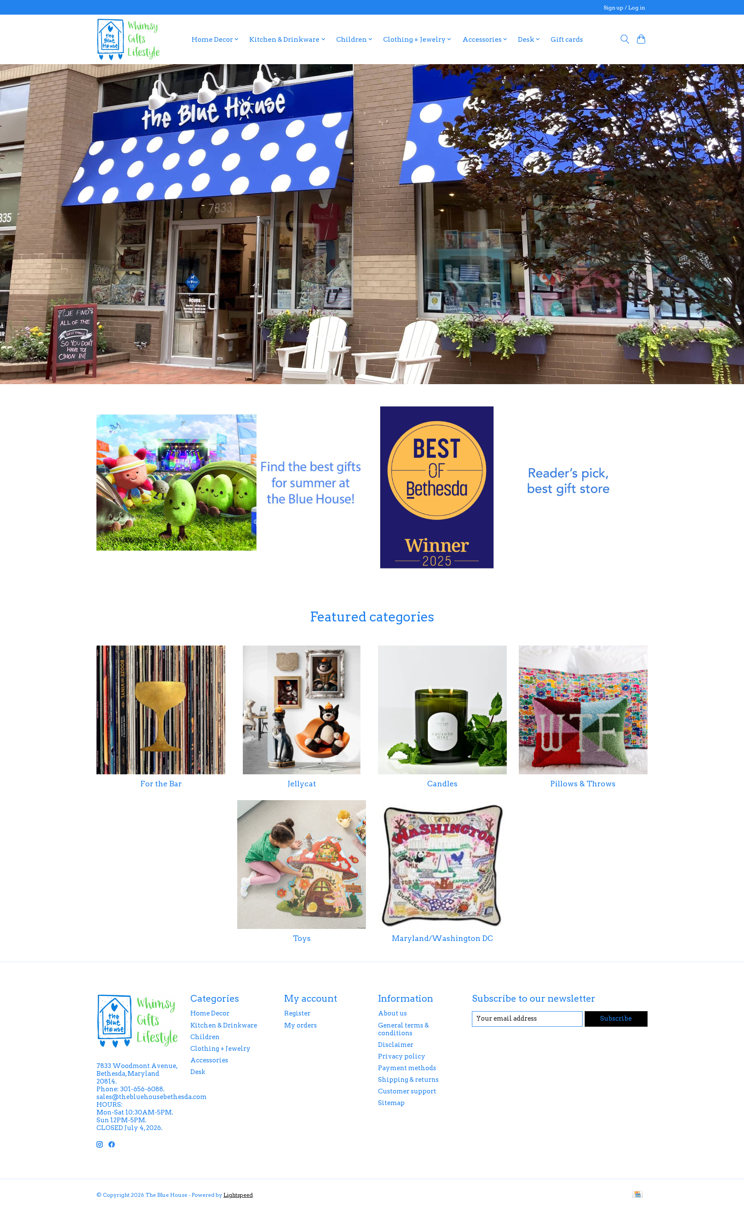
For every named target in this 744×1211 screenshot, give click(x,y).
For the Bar (161, 783)
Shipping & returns (408, 1080)
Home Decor (209, 1013)
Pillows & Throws (583, 783)
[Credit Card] (637, 1195)
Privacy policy (401, 1056)
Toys (302, 938)
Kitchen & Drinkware (223, 1025)
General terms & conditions (403, 1029)
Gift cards (567, 39)
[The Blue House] (128, 39)
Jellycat (302, 783)
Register (297, 1013)
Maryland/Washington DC (442, 938)
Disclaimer (395, 1045)
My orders (300, 1025)
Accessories (209, 1060)
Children (205, 1037)
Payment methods (407, 1068)
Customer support (407, 1091)
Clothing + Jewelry (220, 1049)
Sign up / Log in (624, 7)
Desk (197, 1072)
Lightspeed (238, 1195)
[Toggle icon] (624, 39)
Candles (442, 783)
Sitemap (391, 1103)
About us (392, 1013)
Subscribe (616, 1018)
